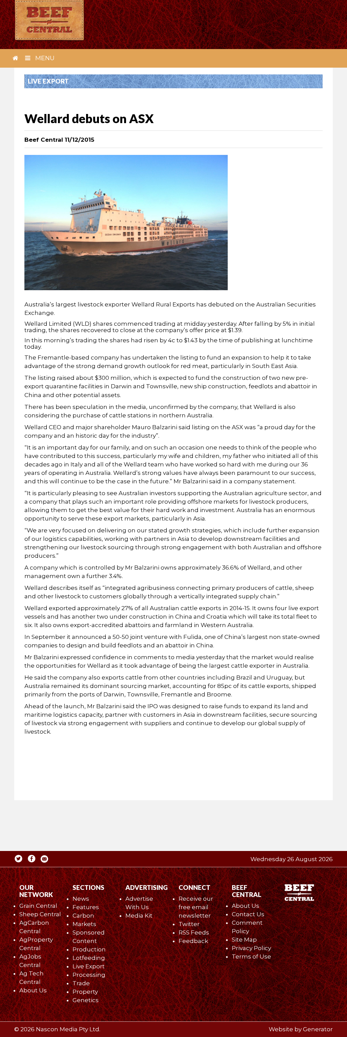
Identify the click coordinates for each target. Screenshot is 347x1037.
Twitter (189, 924)
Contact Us (248, 914)
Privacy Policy (251, 948)
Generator (318, 1029)
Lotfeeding (89, 957)
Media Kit (138, 915)
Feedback (193, 941)
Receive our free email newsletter (196, 907)
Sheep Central (40, 914)
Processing (89, 974)
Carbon (83, 915)
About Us (33, 990)
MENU (44, 58)
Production (89, 949)
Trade (81, 983)
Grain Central (38, 905)
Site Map (244, 939)
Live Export (89, 966)
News (81, 898)
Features (86, 907)
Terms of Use (251, 956)
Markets (84, 924)
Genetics (86, 1000)
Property (85, 991)
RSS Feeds (194, 932)
